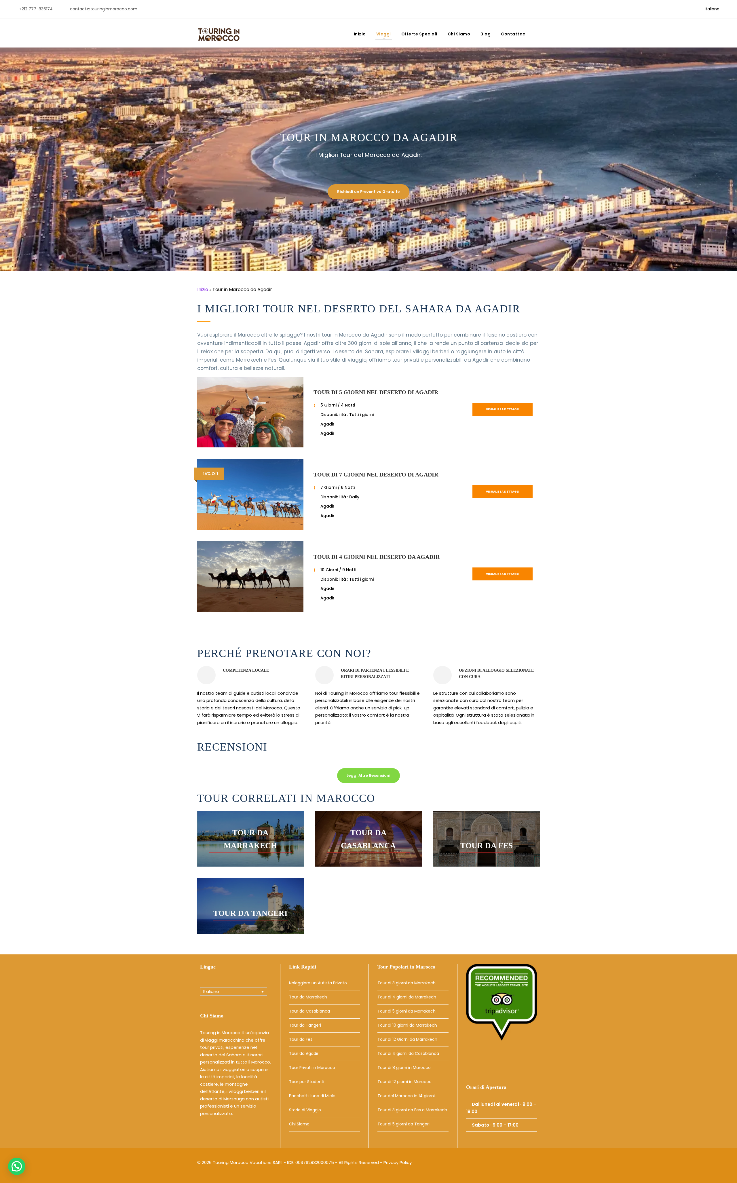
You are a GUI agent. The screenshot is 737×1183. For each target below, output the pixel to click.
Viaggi (383, 34)
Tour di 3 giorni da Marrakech (406, 983)
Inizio (360, 34)
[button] (16, 1166)
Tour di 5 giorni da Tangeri (403, 1124)
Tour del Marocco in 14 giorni (406, 1096)
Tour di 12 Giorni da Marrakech (407, 1039)
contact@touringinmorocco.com (103, 9)
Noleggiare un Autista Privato (318, 983)
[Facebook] (486, 1063)
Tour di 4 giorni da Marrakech (406, 997)
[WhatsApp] (513, 1063)
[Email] (473, 1063)
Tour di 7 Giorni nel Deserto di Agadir (376, 474)
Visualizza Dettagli (502, 409)
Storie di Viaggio (305, 1110)
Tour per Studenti (306, 1082)
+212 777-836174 (36, 9)
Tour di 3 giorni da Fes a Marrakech (412, 1110)
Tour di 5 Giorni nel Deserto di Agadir (376, 392)
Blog (485, 34)
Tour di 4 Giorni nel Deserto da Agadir (377, 557)
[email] (676, 9)
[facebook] (685, 9)
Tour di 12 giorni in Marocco (404, 1082)
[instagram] (694, 9)
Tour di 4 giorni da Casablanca (408, 1053)
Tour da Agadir (303, 1053)
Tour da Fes (300, 1039)
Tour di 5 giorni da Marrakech (406, 1011)
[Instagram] (500, 1063)
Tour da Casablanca (309, 1011)
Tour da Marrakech (308, 997)
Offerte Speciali (419, 34)
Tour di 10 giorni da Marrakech (407, 1025)
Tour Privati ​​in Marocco (312, 1067)
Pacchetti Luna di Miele (312, 1096)
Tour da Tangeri (305, 1025)
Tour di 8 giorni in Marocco (404, 1067)
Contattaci (514, 34)
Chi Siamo (459, 34)
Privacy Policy (397, 1162)
